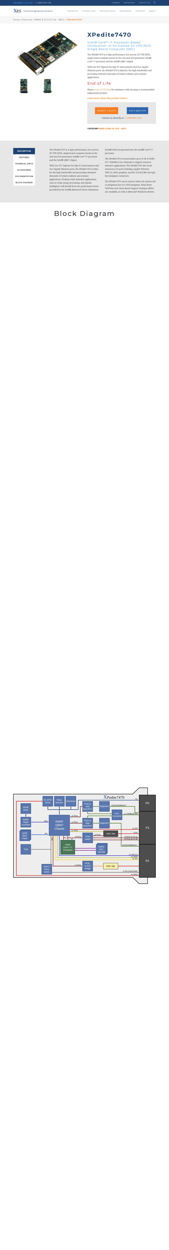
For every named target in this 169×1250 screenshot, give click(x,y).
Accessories (24, 170)
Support (140, 11)
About (152, 11)
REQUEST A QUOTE (106, 111)
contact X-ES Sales (102, 89)
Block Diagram (24, 182)
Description (24, 151)
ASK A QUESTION (137, 111)
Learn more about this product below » (107, 98)
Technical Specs (24, 164)
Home (16, 20)
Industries (125, 11)
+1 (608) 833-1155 (43, 3)
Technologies (107, 11)
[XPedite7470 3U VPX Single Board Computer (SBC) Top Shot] (23, 86)
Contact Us (144, 3)
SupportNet (129, 3)
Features (24, 157)
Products (72, 11)
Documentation (24, 176)
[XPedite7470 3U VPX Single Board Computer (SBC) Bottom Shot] (47, 86)
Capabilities (89, 11)
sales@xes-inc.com (23, 3)
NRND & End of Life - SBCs (49, 20)
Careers (116, 3)
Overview (27, 20)
